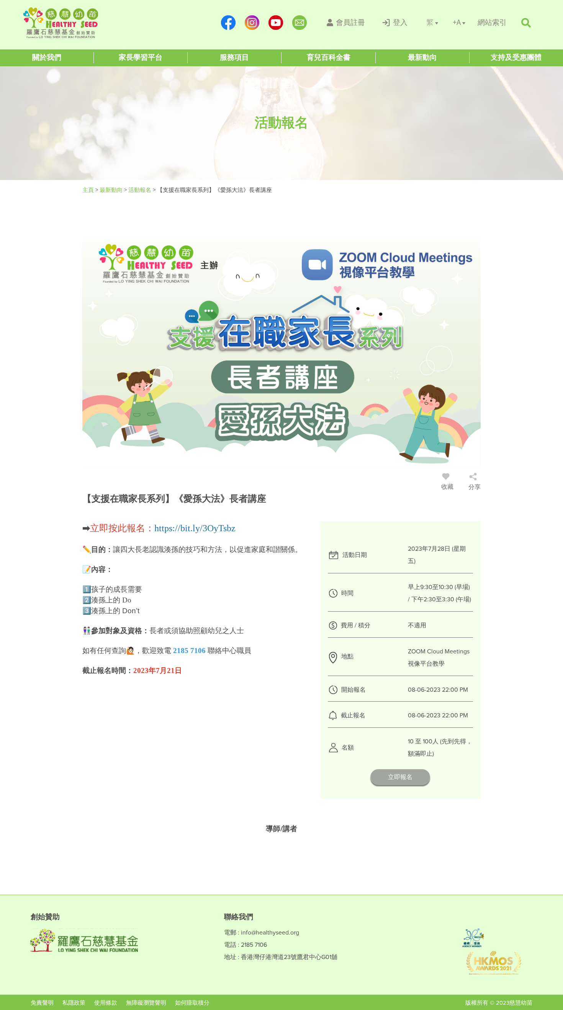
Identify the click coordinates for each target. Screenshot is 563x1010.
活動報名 (140, 190)
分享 (474, 487)
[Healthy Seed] (72, 22)
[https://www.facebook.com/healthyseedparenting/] (228, 22)
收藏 (447, 486)
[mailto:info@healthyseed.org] (299, 22)
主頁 (88, 190)
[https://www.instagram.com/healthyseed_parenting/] (252, 22)
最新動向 (112, 190)
